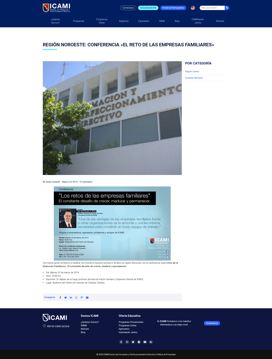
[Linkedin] (151, 342)
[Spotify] (139, 342)
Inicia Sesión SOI (148, 8)
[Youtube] (145, 342)
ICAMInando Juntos (198, 21)
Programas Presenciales (131, 322)
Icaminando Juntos (128, 332)
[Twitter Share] (65, 297)
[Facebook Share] (60, 297)
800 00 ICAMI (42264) (58, 326)
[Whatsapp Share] (76, 297)
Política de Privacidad (166, 354)
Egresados (143, 21)
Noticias (220, 21)
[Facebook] (121, 342)
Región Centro (192, 71)
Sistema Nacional (193, 78)
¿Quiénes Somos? (55, 21)
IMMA (162, 21)
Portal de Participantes (173, 8)
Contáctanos (128, 8)
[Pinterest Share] (81, 297)
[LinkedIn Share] (71, 297)
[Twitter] (133, 342)
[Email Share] (87, 297)
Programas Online (127, 325)
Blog (177, 21)
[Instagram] (127, 342)
